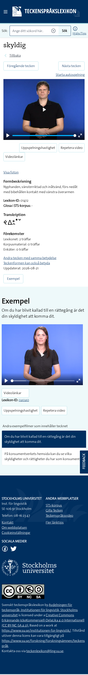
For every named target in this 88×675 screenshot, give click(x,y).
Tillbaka (15, 55)
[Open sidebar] (5, 12)
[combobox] (34, 31)
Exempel (13, 278)
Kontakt (7, 522)
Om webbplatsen (14, 527)
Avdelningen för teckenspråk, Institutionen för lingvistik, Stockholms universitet (40, 610)
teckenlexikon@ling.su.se (44, 651)
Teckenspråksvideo (59, 515)
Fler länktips (55, 522)
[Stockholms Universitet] (44, 567)
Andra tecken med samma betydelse (29, 258)
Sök (64, 30)
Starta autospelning (70, 74)
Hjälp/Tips (79, 33)
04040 (24, 400)
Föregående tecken (21, 66)
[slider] (44, 136)
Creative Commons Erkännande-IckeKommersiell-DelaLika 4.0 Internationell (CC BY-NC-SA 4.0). (43, 620)
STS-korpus (54, 505)
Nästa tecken (71, 66)
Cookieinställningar (16, 532)
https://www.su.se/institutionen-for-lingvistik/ (36, 630)
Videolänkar (14, 156)
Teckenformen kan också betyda (26, 263)
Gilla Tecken (54, 510)
